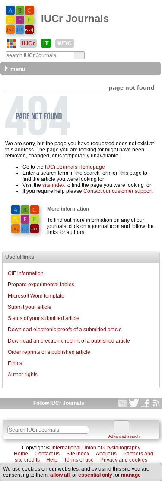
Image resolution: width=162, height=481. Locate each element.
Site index (77, 454)
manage (131, 475)
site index (53, 185)
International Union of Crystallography (95, 448)
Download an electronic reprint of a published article (69, 341)
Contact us (47, 454)
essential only (95, 475)
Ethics (15, 363)
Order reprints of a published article (49, 352)
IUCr (28, 43)
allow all (60, 475)
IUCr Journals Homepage (75, 167)
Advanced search (124, 436)
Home (21, 454)
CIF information (26, 273)
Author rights (23, 375)
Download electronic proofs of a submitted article (65, 330)
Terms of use (79, 460)
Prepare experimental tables (41, 285)
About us (106, 454)
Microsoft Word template (36, 296)
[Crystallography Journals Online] (11, 43)
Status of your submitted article (43, 318)
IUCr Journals (75, 18)
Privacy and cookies (123, 460)
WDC (64, 43)
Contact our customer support (117, 191)
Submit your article (29, 307)
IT (46, 43)
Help (51, 460)
